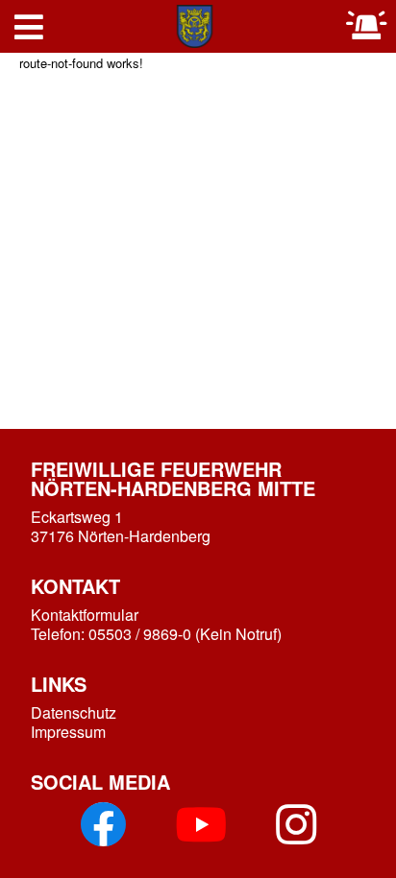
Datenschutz (73, 713)
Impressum (68, 732)
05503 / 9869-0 (139, 634)
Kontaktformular (84, 615)
